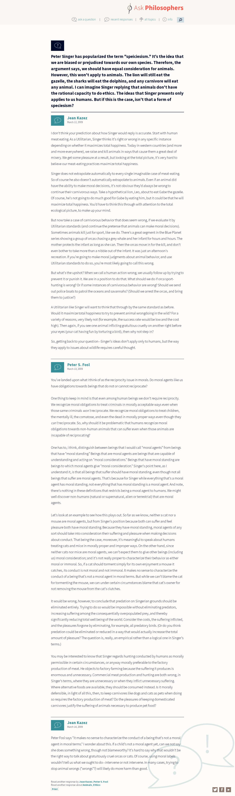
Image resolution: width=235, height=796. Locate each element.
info (170, 19)
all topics (150, 19)
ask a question (87, 19)
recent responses (122, 19)
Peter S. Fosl (78, 364)
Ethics (96, 784)
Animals (87, 784)
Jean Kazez (77, 117)
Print (55, 789)
